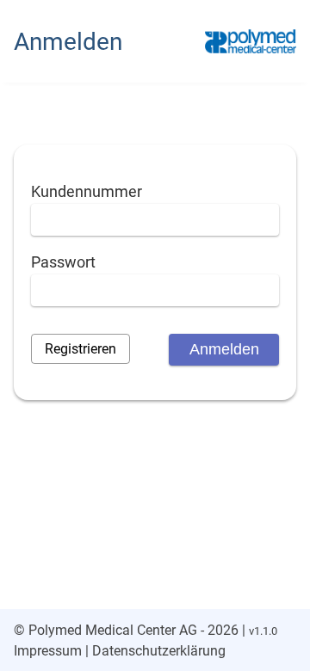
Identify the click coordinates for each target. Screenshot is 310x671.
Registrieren (80, 349)
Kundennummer (86, 191)
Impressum (48, 651)
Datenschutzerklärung (159, 651)
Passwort (63, 262)
